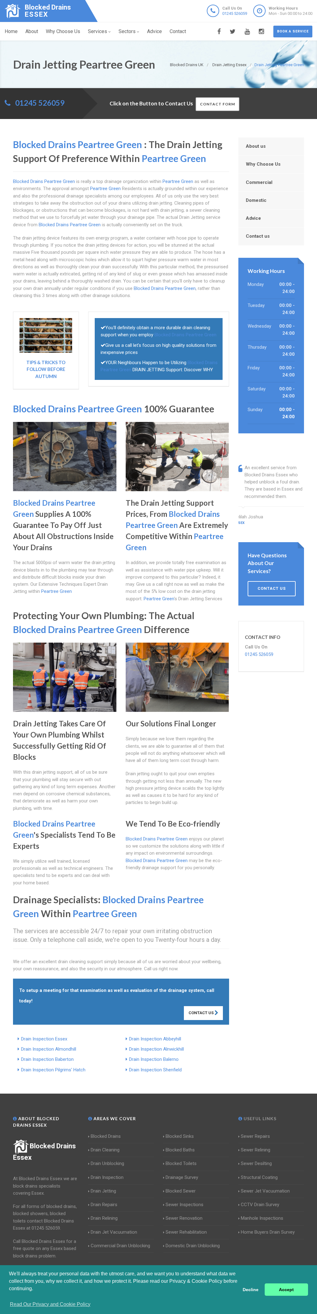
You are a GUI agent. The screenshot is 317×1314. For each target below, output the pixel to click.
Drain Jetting (103, 1191)
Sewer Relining (255, 1150)
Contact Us (202, 1012)
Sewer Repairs (255, 1136)
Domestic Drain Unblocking (193, 1245)
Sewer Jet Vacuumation (265, 1191)
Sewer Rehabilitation (186, 1232)
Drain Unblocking (107, 1163)
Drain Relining (104, 1218)
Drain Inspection (107, 1177)
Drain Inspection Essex (44, 1039)
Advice (154, 31)
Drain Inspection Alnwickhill (156, 1049)
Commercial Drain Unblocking (120, 1245)
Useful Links (259, 1118)
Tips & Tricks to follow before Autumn (45, 369)
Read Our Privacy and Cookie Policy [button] (50, 1304)
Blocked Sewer (181, 1191)
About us (256, 146)
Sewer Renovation (184, 1218)
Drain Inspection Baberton (47, 1059)
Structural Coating (259, 1177)
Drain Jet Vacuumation (114, 1232)
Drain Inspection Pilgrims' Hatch (53, 1070)
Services (97, 31)
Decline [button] (250, 1289)
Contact (178, 31)
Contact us (258, 236)
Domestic (256, 200)
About (31, 31)
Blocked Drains (106, 1136)
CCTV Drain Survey (260, 1204)
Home (11, 31)
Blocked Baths (180, 1150)
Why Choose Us (63, 31)
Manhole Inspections (262, 1218)
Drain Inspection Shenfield (155, 1070)
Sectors (127, 31)
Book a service (293, 31)
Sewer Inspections (184, 1204)
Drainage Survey (182, 1177)
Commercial (259, 182)
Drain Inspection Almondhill (48, 1049)
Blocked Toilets (181, 1163)
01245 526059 (234, 13)
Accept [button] (286, 1289)
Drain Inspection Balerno (154, 1059)
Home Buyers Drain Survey (268, 1232)
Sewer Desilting (256, 1163)
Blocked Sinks (180, 1136)
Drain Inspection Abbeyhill (155, 1039)
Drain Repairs (104, 1204)
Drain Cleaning (105, 1150)
